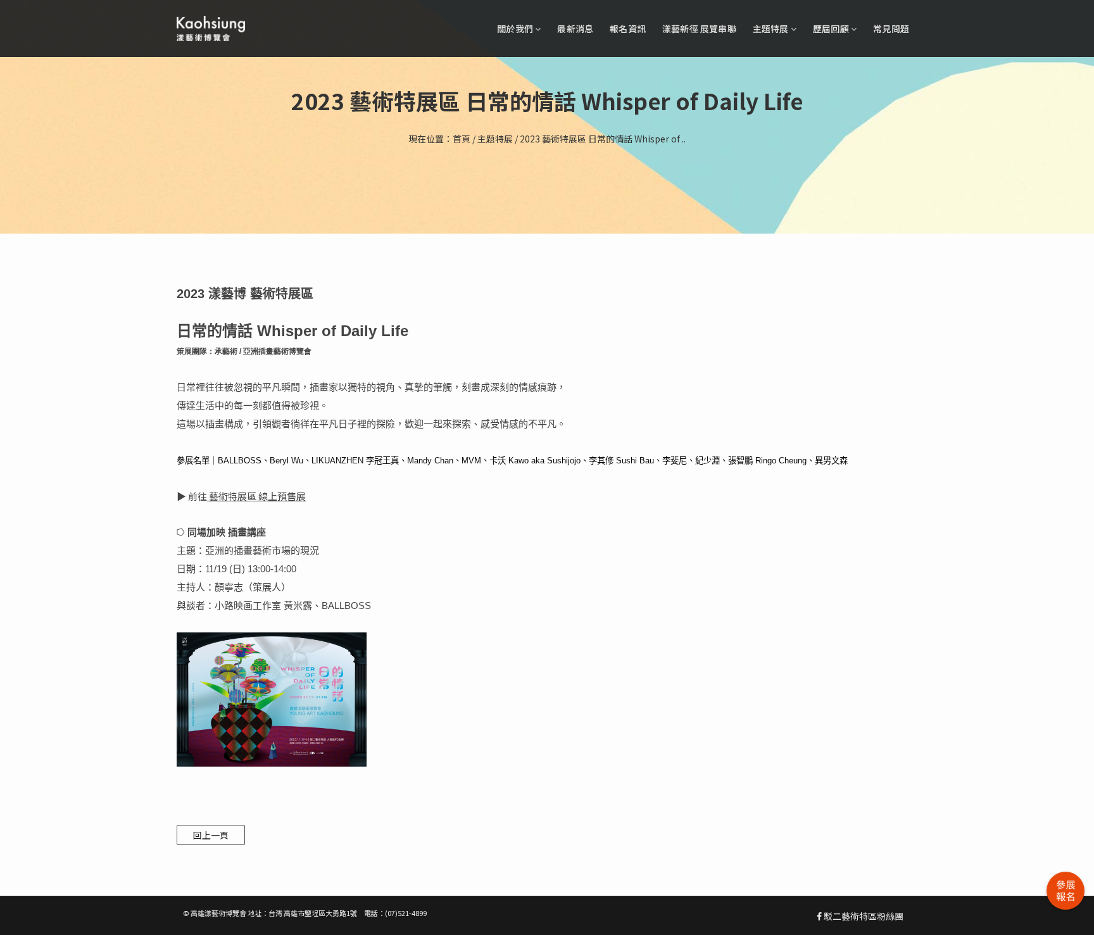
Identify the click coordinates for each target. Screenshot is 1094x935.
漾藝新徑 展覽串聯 (699, 28)
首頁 (461, 138)
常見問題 (891, 28)
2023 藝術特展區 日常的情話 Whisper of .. (603, 138)
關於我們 (516, 28)
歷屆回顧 (832, 28)
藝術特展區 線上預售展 (257, 496)
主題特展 (772, 28)
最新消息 (575, 28)
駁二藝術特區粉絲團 (862, 916)
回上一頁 (211, 835)
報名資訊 (628, 28)
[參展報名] (1066, 891)
